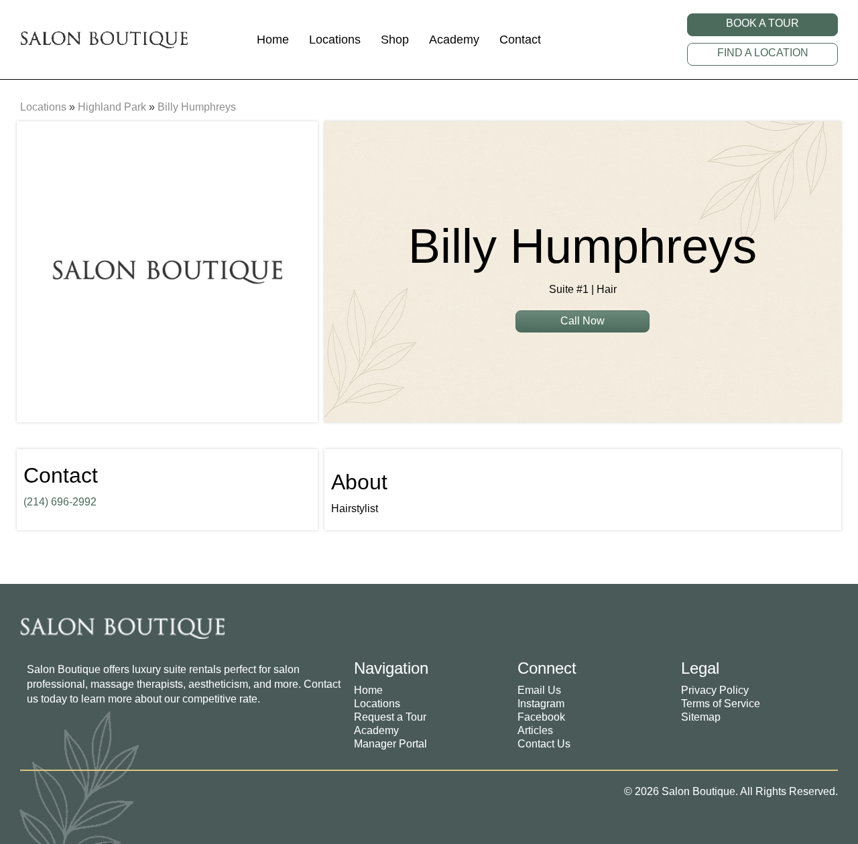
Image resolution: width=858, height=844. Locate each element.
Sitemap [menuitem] (701, 717)
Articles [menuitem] (535, 730)
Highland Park (112, 107)
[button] (762, 24)
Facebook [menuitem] (541, 717)
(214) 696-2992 (60, 501)
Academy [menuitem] (376, 730)
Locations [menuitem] (377, 703)
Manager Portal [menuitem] (390, 743)
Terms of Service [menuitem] (720, 703)
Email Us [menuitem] (539, 690)
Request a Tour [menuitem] (390, 717)
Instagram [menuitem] (540, 703)
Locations (43, 107)
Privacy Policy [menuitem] (715, 690)
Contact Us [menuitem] (543, 743)
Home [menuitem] (368, 690)
